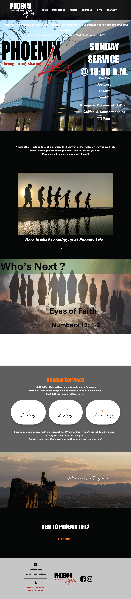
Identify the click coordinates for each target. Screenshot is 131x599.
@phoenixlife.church (38, 574)
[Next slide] (117, 210)
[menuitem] (44, 10)
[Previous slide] (13, 210)
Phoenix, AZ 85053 (35, 590)
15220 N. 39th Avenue (35, 587)
